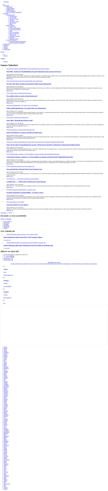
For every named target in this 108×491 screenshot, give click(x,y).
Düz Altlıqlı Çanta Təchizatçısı (90, 263)
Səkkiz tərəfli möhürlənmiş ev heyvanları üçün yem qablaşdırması (26, 108)
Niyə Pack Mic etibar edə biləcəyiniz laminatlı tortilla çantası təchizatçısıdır (28, 84)
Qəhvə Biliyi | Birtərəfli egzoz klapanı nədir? (19, 120)
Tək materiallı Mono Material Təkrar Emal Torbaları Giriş (24, 169)
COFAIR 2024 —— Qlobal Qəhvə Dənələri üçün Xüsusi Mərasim (26, 181)
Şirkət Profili (9, 7)
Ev (4, 4)
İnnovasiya (6, 45)
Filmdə (11, 24)
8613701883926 (7, 286)
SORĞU (6, 269)
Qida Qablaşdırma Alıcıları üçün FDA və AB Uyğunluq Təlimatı (23, 237)
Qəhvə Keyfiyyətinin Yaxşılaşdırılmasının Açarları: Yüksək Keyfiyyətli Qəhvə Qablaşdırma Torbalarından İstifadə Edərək (43, 145)
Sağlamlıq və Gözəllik (14, 36)
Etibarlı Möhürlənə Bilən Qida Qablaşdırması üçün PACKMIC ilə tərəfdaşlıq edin (28, 245)
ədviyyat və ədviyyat (14, 33)
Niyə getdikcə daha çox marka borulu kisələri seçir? (22, 96)
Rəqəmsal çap (7, 44)
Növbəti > (4, 212)
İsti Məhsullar (51, 262)
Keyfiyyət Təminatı (11, 11)
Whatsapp (6, 280)
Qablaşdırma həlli (10, 15)
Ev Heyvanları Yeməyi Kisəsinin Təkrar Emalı (46, 263)
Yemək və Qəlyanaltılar (14, 28)
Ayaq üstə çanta (13, 16)
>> (7, 212)
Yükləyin (6, 48)
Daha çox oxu (9, 78)
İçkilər (10, 30)
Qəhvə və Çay (12, 26)
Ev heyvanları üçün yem (15, 29)
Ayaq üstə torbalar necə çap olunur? (17, 205)
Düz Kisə (11, 20)
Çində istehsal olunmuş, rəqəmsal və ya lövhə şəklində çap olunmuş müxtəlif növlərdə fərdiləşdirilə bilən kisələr (39, 157)
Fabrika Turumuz (10, 8)
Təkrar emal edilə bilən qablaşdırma (17, 41)
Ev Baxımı (11, 37)
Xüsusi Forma (12, 23)
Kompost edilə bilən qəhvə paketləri (19, 263)
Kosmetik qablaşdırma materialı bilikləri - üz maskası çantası (24, 192)
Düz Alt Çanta (12, 17)
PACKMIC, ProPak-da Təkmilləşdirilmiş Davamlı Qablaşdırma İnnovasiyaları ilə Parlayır (33, 71)
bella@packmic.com (8, 275)
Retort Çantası (12, 34)
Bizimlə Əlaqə (7, 49)
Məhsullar (6, 13)
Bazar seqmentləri (10, 25)
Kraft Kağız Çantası (14, 21)
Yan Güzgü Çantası (13, 19)
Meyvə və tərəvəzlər (14, 32)
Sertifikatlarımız (10, 9)
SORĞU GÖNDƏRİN (6, 219)
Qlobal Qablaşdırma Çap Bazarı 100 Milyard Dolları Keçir (24, 132)
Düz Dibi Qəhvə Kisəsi (76, 263)
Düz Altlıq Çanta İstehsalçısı (64, 263)
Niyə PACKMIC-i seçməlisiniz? (13, 12)
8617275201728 (7, 297)
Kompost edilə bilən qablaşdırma (17, 42)
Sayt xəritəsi (57, 262)
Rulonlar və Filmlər (13, 38)
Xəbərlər (6, 46)
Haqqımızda (6, 5)
